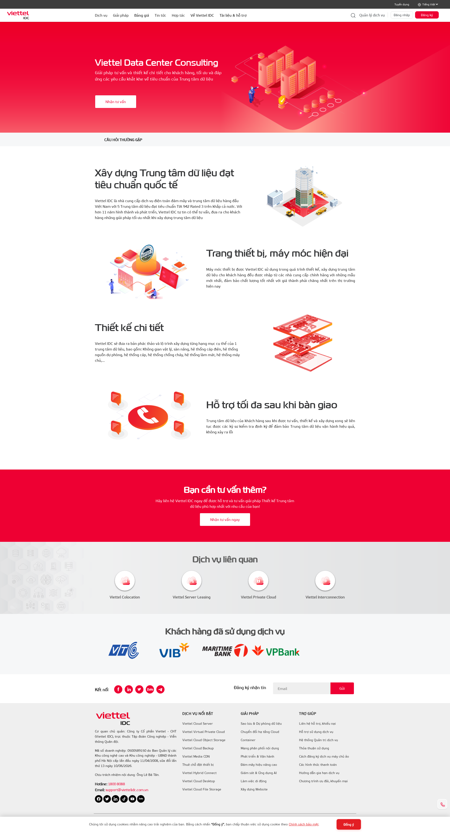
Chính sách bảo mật (304, 824)
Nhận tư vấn (115, 101)
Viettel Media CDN (196, 756)
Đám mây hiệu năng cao (259, 764)
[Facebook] (118, 689)
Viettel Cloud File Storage (201, 789)
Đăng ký (427, 15)
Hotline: (101, 783)
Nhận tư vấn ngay (225, 519)
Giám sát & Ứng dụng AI (259, 772)
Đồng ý (349, 824)
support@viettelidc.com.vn (126, 789)
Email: (100, 789)
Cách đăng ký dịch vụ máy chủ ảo (324, 756)
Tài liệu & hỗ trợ (233, 15)
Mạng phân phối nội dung (260, 748)
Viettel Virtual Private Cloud (203, 731)
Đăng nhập (402, 15)
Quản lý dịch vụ (372, 14)
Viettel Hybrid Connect (199, 772)
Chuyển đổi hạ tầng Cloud (260, 731)
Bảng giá (141, 15)
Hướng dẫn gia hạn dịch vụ (319, 772)
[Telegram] (160, 689)
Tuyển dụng (401, 4)
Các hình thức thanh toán (318, 764)
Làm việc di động (253, 781)
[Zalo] (150, 689)
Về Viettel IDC (202, 15)
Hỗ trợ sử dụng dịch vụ (316, 731)
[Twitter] (139, 689)
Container (248, 740)
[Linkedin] (129, 689)
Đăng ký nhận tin (250, 687)
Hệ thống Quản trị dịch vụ (318, 740)
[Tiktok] (124, 798)
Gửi (342, 688)
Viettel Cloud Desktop (198, 781)
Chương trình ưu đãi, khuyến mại (323, 781)
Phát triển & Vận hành (257, 756)
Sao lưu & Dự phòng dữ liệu (261, 723)
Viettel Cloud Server (197, 723)
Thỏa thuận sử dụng (314, 748)
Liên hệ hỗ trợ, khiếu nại (317, 723)
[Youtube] (133, 798)
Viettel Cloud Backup (198, 748)
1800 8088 (116, 783)
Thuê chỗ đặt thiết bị (198, 764)
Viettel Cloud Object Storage (203, 740)
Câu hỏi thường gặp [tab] (123, 139)
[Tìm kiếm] (353, 15)
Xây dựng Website (254, 789)
